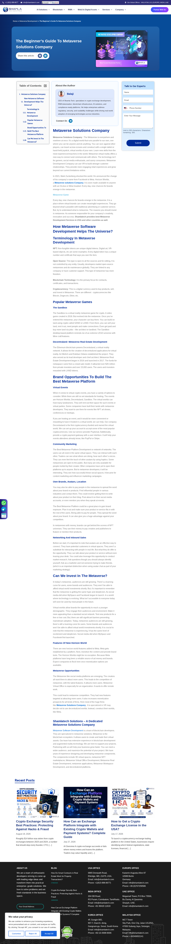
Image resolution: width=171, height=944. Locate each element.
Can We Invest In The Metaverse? (35, 140)
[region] (32, 926)
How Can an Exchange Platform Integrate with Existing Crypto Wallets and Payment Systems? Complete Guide (37, 829)
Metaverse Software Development (68, 730)
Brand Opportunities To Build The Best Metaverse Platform (36, 130)
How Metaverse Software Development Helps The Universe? (34, 101)
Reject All (33, 933)
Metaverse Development (28, 21)
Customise (16, 933)
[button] (40, 56)
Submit (138, 143)
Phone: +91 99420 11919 (99, 906)
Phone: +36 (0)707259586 (134, 886)
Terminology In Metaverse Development (33, 112)
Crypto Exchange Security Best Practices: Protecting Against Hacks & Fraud (66, 893)
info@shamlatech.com (31, 2)
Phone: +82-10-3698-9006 (99, 933)
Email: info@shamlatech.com (101, 879)
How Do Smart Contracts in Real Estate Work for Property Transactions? (64, 876)
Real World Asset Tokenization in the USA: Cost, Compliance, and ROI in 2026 (133, 825)
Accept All (49, 933)
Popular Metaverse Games (34, 122)
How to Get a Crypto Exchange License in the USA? (81, 825)
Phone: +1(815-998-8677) (99, 883)
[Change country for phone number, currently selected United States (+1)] (126, 108)
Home (15, 21)
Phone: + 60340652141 (132, 936)
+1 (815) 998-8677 (11, 2)
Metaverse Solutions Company (33, 94)
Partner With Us (160, 10)
